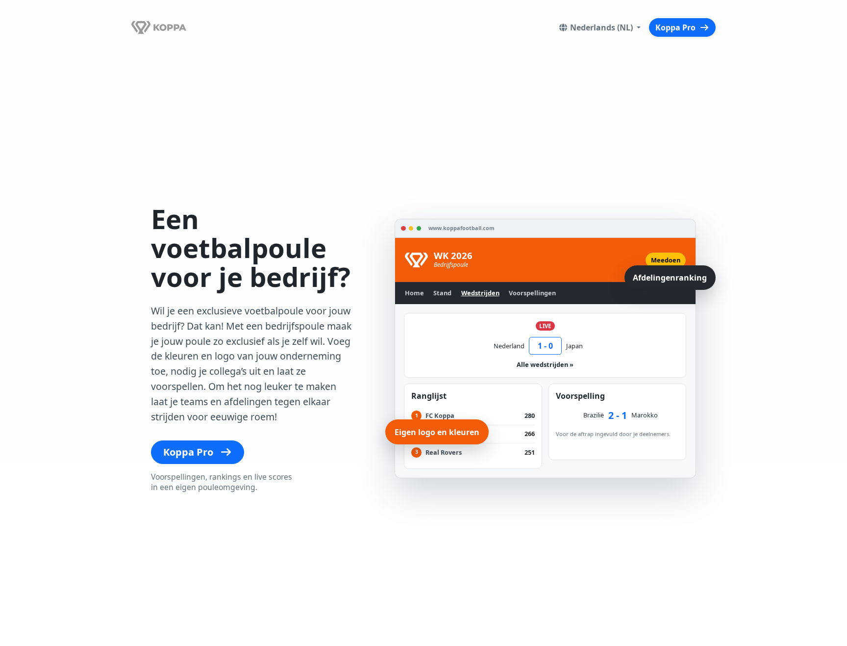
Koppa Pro (676, 27)
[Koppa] (158, 27)
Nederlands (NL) (602, 27)
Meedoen (665, 260)
